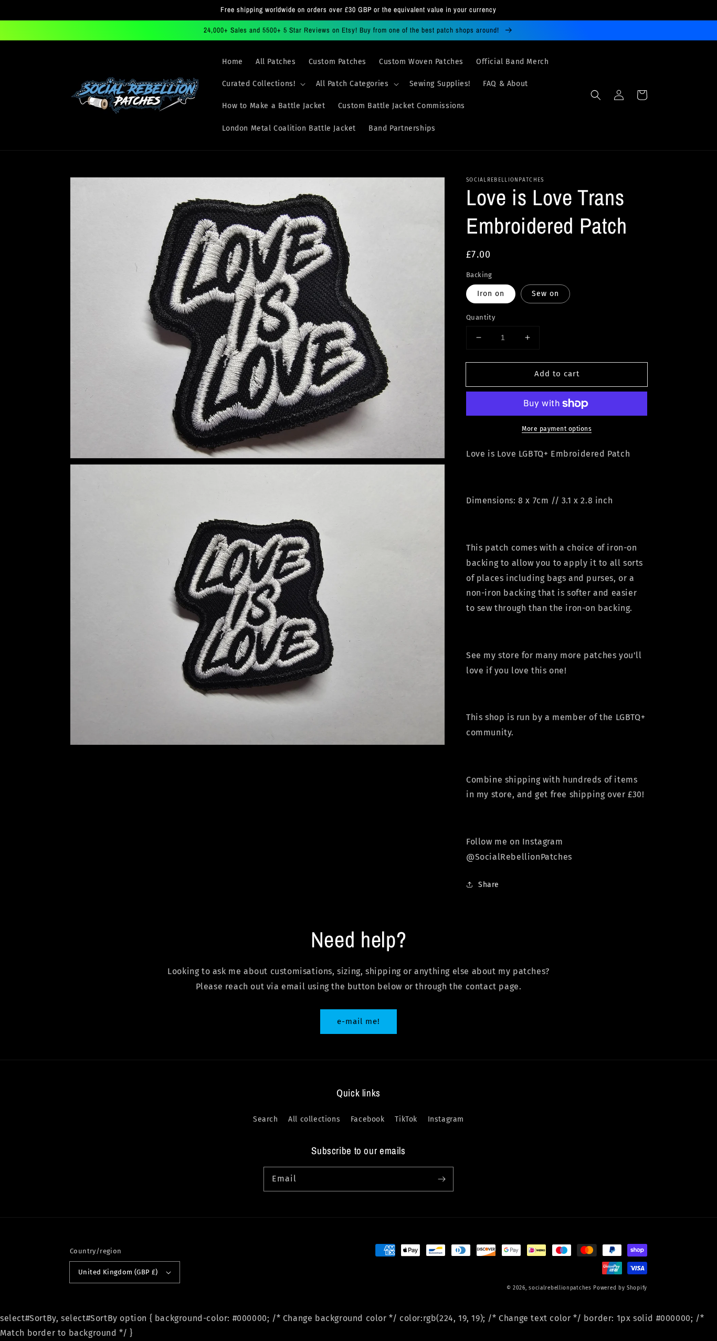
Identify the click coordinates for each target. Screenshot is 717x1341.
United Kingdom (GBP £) (118, 1272)
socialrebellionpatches (560, 1288)
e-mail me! (358, 1021)
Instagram (446, 1119)
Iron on (490, 293)
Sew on (545, 293)
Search (265, 1119)
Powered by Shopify (620, 1288)
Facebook (368, 1119)
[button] (263, 84)
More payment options (557, 428)
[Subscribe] (441, 1178)
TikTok (406, 1119)
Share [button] (488, 884)
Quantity (480, 317)
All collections (314, 1119)
